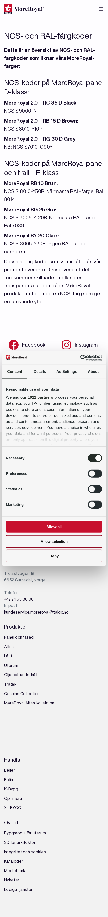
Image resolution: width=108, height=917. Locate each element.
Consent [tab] (14, 371)
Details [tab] (40, 371)
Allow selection (54, 541)
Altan (9, 647)
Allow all (54, 527)
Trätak (10, 684)
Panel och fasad (19, 637)
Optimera (13, 798)
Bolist (9, 780)
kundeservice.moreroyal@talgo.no (36, 612)
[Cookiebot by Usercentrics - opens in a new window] (80, 357)
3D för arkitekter (20, 842)
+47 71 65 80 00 (19, 599)
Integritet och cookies (25, 852)
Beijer (9, 770)
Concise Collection (21, 694)
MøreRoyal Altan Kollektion (29, 703)
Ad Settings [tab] (66, 371)
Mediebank (14, 871)
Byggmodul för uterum (25, 833)
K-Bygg (11, 789)
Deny (54, 556)
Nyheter (12, 880)
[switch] (95, 474)
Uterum (11, 665)
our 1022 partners (36, 397)
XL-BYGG (12, 808)
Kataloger (13, 861)
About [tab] (93, 371)
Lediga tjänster (18, 889)
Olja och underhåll (20, 675)
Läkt (8, 656)
